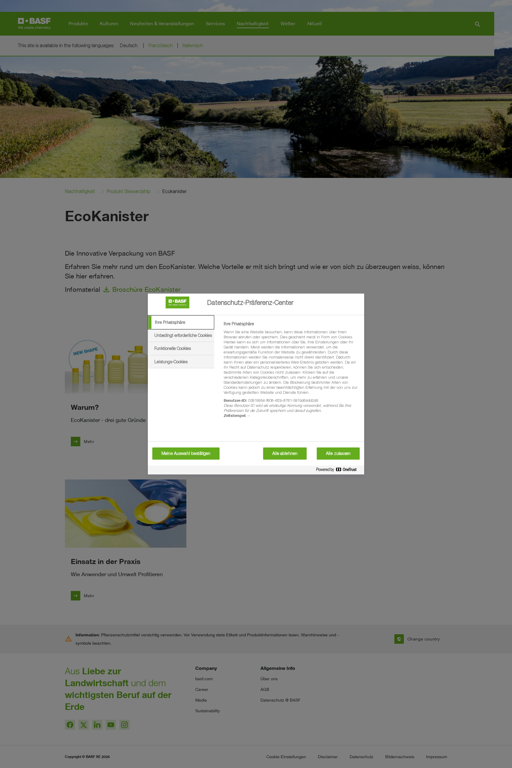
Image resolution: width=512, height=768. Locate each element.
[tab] (181, 322)
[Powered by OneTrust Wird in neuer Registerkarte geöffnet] (338, 470)
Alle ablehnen (284, 453)
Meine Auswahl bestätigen (185, 453)
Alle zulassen (338, 453)
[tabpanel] (291, 373)
